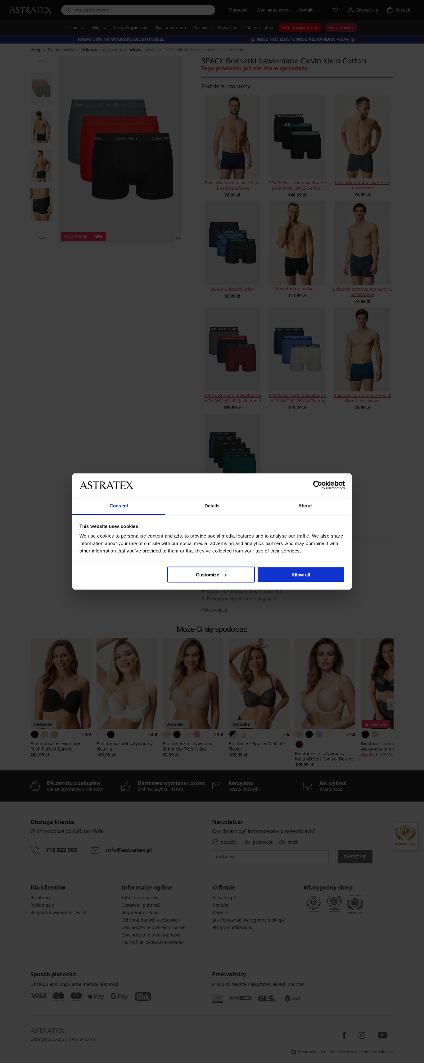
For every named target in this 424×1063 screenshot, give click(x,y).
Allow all (300, 574)
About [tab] (305, 505)
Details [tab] (212, 505)
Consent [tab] (119, 505)
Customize (207, 574)
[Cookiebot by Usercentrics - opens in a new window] (318, 485)
